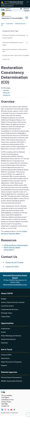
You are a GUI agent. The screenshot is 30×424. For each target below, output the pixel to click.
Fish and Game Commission (15, 377)
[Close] (28, 1)
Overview (6, 90)
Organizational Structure (9, 309)
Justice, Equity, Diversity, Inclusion (12, 302)
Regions (4, 365)
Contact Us (5, 59)
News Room (5, 358)
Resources (6, 92)
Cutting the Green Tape (10, 31)
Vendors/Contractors (8, 339)
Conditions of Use (7, 400)
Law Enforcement (7, 306)
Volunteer (4, 343)
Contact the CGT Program (15, 262)
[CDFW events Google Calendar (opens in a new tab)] (21, 9)
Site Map (4, 404)
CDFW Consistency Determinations (16, 245)
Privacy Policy (6, 402)
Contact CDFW (6, 355)
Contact (26, 10)
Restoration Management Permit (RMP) (12, 44)
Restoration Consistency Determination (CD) (14, 50)
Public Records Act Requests (11, 362)
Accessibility (7, 395)
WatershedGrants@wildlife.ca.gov (15, 284)
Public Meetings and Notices (11, 336)
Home (2, 23)
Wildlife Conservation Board (15, 381)
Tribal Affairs (5, 316)
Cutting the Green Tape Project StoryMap (15, 55)
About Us (26, 8)
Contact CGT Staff (12, 266)
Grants (3, 332)
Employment (5, 328)
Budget (3, 299)
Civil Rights (5, 397)
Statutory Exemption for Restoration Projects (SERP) (14, 36)
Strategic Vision (6, 313)
